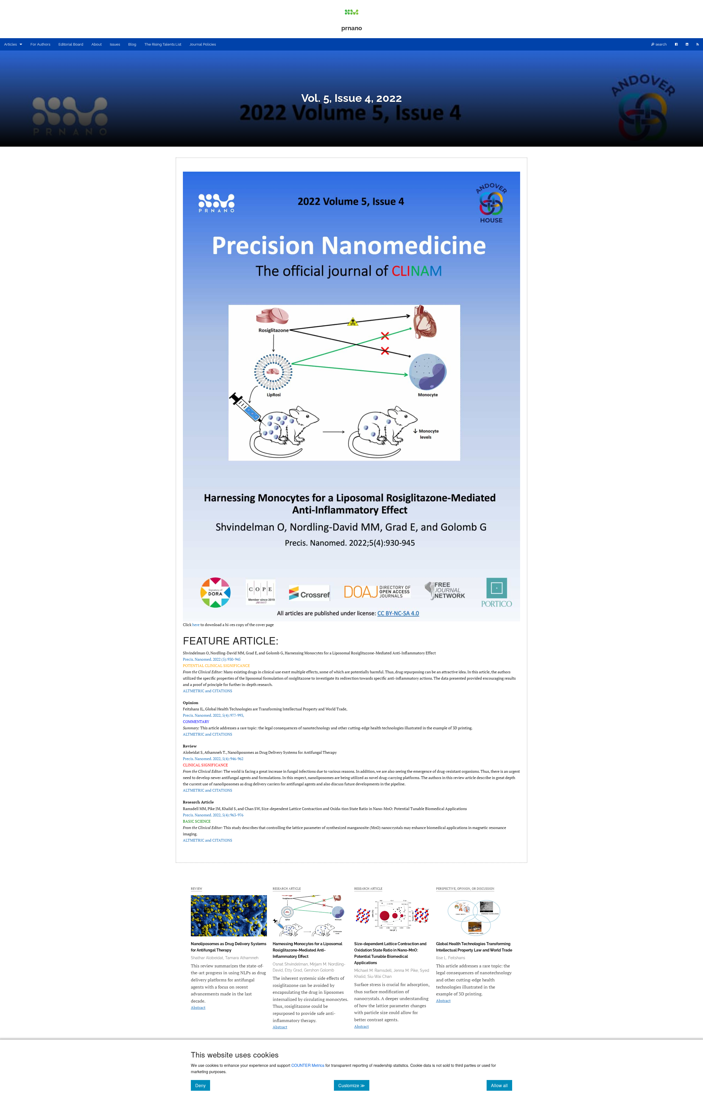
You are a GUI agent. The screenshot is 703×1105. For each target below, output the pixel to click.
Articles (10, 44)
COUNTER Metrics (307, 1065)
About (96, 44)
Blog (132, 44)
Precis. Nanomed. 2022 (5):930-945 (212, 659)
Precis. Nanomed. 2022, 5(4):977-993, (213, 715)
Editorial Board (70, 44)
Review (196, 888)
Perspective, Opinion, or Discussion (465, 888)
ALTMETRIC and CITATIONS (207, 690)
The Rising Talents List (162, 44)
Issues (115, 44)
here (196, 624)
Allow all (501, 1085)
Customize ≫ (353, 1085)
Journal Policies (202, 44)
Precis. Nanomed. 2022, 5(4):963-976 (213, 814)
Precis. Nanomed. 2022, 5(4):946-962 (213, 758)
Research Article (287, 888)
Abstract (198, 1007)
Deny (202, 1085)
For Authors (40, 44)
